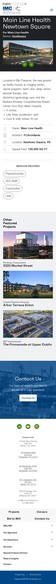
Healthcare (19, 36)
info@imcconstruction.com (28, 501)
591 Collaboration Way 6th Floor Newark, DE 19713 (28, 482)
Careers (7, 564)
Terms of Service (35, 575)
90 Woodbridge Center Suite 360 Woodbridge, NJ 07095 (28, 468)
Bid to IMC (14, 518)
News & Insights (11, 559)
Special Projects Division (15, 553)
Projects (14, 511)
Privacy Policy (20, 575)
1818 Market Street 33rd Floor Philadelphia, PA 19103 (28, 455)
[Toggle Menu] (51, 10)
